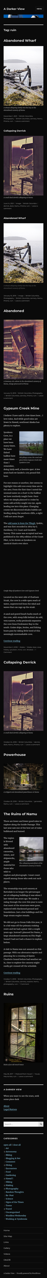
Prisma (6, 121)
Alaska (22, 647)
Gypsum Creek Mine (21, 408)
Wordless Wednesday (16, 1215)
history (6, 650)
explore (30, 981)
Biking (9, 1155)
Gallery (7, 1248)
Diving (9, 1165)
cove (39, 647)
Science (9, 1199)
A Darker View (14, 9)
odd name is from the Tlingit (21, 523)
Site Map (8, 1236)
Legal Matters (10, 1109)
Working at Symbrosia (16, 1219)
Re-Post (10, 1195)
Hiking (9, 1182)
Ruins (8, 994)
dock (12, 206)
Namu (39, 119)
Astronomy (11, 1151)
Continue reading (12, 641)
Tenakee (30, 650)
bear (35, 647)
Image (18, 203)
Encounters (11, 1168)
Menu (39, 9)
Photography (9, 119)
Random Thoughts (15, 1192)
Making (9, 1185)
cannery (33, 119)
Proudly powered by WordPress (28, 1273)
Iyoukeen (13, 650)
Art (7, 1148)
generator (38, 801)
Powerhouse (15, 755)
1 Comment (24, 984)
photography (9, 984)
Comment (10, 1161)
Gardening (11, 1175)
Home (7, 1230)
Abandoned (14, 311)
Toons (9, 1205)
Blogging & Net (13, 1158)
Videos (7, 1254)
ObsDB (7, 1260)
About (6, 1106)
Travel (9, 1209)
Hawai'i (9, 1178)
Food (8, 1172)
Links (6, 1242)
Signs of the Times (15, 1202)
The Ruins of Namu (20, 814)
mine (20, 650)
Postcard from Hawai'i (24, 1074)
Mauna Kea (8, 1076)
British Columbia (26, 116)
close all (17, 1145)
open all (7, 1145)
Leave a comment (22, 121)
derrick (6, 206)
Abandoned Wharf (20, 40)
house (37, 1074)
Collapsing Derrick (15, 130)
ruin (11, 121)
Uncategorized (13, 1212)
